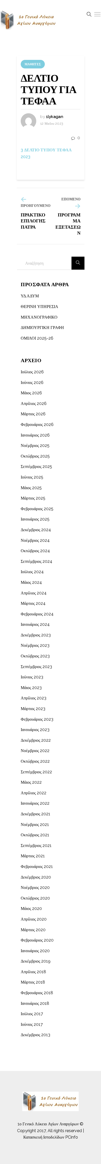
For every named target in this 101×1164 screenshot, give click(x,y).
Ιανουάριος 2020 (35, 950)
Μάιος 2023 (31, 687)
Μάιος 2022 (31, 782)
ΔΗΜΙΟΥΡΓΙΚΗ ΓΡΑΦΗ (42, 327)
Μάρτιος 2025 (33, 498)
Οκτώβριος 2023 (35, 656)
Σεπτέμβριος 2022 (36, 771)
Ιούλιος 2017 (32, 1013)
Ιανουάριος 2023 (35, 729)
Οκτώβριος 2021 (35, 834)
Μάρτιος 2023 (33, 708)
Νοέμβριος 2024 (35, 540)
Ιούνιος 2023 (32, 677)
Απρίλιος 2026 (34, 403)
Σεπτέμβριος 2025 (36, 466)
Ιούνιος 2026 (32, 382)
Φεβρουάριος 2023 (37, 719)
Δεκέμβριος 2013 (35, 1034)
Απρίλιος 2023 (33, 698)
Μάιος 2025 (31, 487)
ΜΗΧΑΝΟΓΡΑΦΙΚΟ (39, 317)
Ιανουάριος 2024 (35, 624)
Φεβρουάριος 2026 (37, 424)
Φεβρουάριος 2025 (37, 508)
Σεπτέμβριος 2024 (36, 561)
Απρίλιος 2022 (33, 792)
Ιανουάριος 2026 (35, 435)
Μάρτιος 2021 (33, 855)
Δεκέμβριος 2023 (36, 635)
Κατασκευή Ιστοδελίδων (43, 1137)
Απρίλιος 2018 (33, 971)
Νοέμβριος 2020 (35, 887)
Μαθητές (33, 64)
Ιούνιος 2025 (32, 477)
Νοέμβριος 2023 (35, 645)
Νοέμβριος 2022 (35, 750)
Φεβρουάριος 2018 (37, 992)
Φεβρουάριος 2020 (37, 940)
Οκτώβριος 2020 (35, 898)
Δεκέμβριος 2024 (36, 529)
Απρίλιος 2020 (34, 919)
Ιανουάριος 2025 (35, 519)
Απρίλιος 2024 (34, 593)
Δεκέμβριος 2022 (36, 740)
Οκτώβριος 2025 (35, 456)
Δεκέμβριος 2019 (36, 961)
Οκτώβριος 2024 (35, 550)
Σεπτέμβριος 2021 (36, 845)
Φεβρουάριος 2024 (37, 614)
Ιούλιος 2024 (32, 571)
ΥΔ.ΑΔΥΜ (30, 295)
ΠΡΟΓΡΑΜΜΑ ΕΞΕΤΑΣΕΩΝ (68, 224)
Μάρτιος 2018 (33, 982)
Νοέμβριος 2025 (35, 445)
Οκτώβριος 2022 (35, 761)
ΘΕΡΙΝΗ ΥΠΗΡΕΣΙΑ (39, 306)
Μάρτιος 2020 (33, 929)
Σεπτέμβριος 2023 (36, 666)
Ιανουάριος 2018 (35, 1003)
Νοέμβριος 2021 (35, 824)
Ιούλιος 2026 (32, 371)
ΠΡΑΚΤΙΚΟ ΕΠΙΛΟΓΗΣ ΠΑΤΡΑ (33, 221)
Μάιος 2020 (31, 908)
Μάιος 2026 (31, 392)
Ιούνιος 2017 (32, 1024)
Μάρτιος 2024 (33, 603)
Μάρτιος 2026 (33, 413)
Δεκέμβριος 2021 (35, 813)
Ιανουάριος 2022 (35, 803)
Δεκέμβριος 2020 (36, 877)
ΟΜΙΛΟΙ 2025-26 (37, 338)
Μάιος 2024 (31, 582)
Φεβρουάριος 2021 (37, 866)
